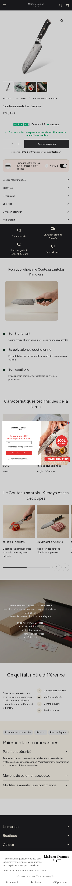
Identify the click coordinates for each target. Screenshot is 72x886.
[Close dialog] (68, 423)
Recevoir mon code (18, 453)
